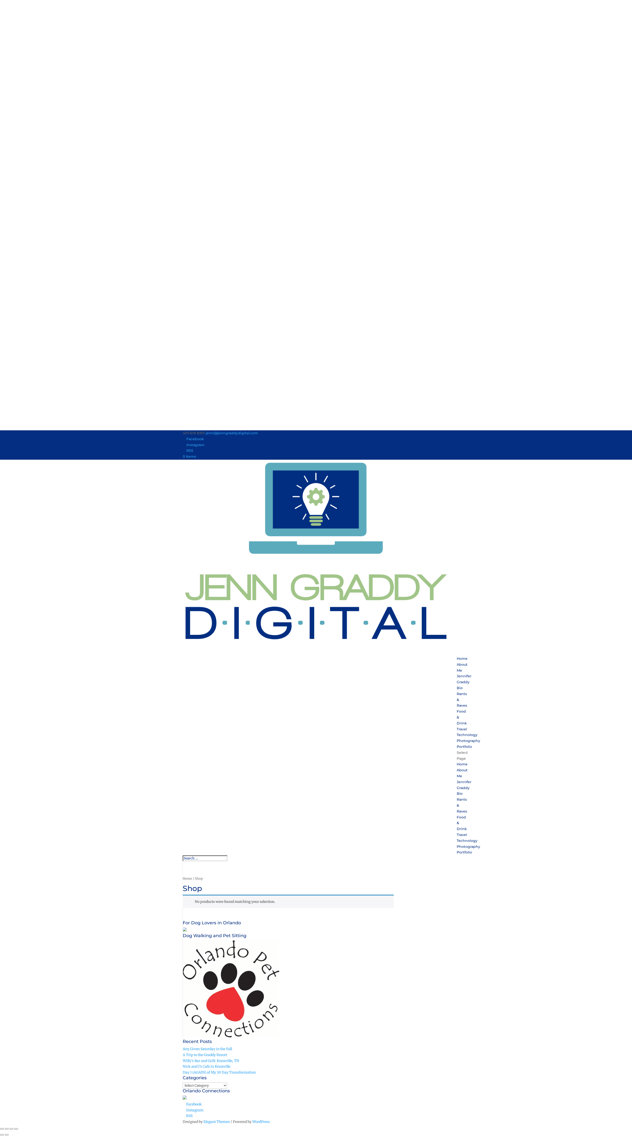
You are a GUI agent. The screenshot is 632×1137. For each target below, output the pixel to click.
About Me (462, 667)
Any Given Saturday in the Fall (207, 1049)
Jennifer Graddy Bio (464, 682)
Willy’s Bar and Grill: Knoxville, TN (211, 1061)
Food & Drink (462, 717)
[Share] (11, 1129)
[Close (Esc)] (16, 1129)
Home (462, 764)
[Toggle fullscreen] (7, 1129)
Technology (467, 840)
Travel (462, 835)
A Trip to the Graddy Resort (205, 1055)
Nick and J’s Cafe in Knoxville (206, 1066)
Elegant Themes (216, 1121)
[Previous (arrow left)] (2, 1135)
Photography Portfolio (468, 744)
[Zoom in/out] (2, 1129)
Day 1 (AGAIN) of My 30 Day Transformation (219, 1072)
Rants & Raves (462, 700)
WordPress (261, 1121)
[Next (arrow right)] (7, 1135)
